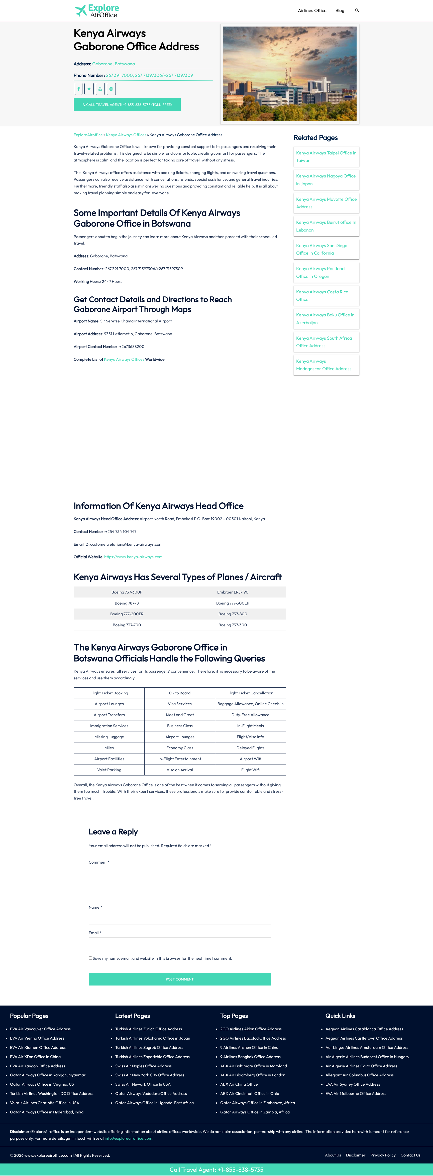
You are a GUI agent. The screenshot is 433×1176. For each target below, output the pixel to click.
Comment (99, 862)
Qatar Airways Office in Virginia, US (42, 1084)
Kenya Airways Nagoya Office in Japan (326, 179)
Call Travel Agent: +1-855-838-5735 (216, 1169)
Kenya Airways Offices (126, 134)
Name (95, 907)
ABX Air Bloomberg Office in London (252, 1074)
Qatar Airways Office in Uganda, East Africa (154, 1102)
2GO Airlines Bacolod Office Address (253, 1038)
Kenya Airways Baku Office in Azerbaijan (325, 318)
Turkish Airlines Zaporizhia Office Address (152, 1056)
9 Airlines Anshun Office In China (249, 1047)
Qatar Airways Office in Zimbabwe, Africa (257, 1102)
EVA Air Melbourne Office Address (356, 1093)
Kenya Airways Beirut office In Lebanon (326, 226)
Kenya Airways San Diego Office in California (321, 249)
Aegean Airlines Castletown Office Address (364, 1038)
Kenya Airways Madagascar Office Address (324, 364)
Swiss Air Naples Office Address (143, 1065)
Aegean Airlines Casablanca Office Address (364, 1028)
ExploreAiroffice (88, 134)
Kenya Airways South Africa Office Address (324, 341)
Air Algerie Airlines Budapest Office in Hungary (367, 1056)
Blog (340, 10)
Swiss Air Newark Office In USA (143, 1084)
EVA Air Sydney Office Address (353, 1084)
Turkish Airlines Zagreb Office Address (149, 1047)
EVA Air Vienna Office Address (37, 1038)
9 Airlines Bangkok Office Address (250, 1056)
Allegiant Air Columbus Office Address (360, 1074)
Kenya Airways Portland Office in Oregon (320, 272)
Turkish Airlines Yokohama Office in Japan (152, 1038)
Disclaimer (356, 1154)
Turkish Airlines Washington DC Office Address (51, 1093)
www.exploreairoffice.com (48, 1155)
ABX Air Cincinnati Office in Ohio (249, 1093)
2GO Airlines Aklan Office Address (251, 1028)
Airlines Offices (313, 10)
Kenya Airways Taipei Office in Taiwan (326, 156)
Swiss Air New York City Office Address (149, 1074)
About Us (333, 1154)
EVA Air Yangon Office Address (37, 1065)
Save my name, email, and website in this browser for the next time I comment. (162, 958)
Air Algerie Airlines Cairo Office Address (361, 1065)
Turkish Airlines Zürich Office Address (148, 1028)
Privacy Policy (383, 1154)
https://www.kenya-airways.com (133, 556)
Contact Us (410, 1154)
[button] (357, 11)
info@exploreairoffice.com (128, 1138)
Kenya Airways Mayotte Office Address (326, 203)
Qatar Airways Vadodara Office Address (151, 1093)
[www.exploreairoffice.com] (97, 10)
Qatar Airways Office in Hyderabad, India (46, 1111)
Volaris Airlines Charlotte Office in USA (44, 1102)
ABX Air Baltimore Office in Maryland (253, 1065)
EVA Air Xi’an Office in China (35, 1056)
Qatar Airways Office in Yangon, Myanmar (48, 1074)
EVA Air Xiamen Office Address (38, 1047)
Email (95, 932)
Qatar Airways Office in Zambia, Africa (255, 1111)
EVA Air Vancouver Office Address (40, 1028)
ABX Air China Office (239, 1084)
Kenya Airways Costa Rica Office (322, 295)
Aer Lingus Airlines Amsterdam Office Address (367, 1047)
